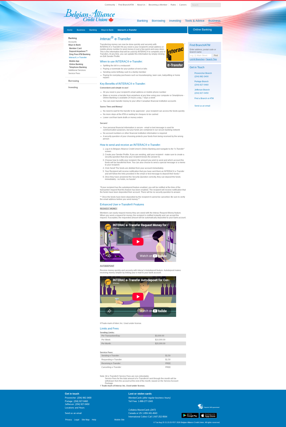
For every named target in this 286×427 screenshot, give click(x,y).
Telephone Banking (78, 67)
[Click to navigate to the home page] (89, 16)
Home (69, 30)
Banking (142, 21)
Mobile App (74, 61)
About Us (141, 5)
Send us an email (202, 106)
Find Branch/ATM (126, 5)
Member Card (75, 48)
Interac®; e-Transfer (127, 30)
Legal (76, 420)
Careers (183, 5)
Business (214, 21)
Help (94, 420)
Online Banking (76, 64)
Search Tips (211, 59)
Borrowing (158, 21)
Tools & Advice (194, 21)
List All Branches (197, 59)
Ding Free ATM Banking (79, 54)
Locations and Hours (75, 407)
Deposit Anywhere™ (78, 51)
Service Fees (74, 73)
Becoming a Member (158, 5)
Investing (175, 21)
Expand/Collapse (219, 29)
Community (110, 5)
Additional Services (77, 70)
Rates (173, 5)
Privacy (68, 420)
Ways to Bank (107, 30)
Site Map (86, 420)
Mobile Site (119, 420)
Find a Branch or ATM (204, 98)
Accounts (72, 42)
